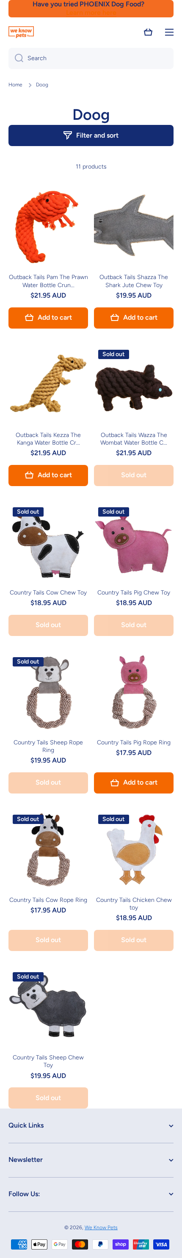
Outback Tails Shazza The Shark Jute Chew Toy (133, 281)
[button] (148, 32)
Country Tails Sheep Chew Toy (48, 1061)
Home (15, 85)
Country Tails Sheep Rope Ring (48, 746)
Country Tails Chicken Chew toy (134, 903)
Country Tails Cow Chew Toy (48, 592)
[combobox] (91, 58)
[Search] (15, 58)
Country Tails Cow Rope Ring (48, 900)
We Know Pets (101, 1227)
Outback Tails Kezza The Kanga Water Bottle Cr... (48, 438)
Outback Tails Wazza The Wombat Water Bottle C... (133, 438)
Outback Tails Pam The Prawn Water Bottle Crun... (48, 281)
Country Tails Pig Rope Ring (134, 742)
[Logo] (21, 32)
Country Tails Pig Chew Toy (133, 592)
